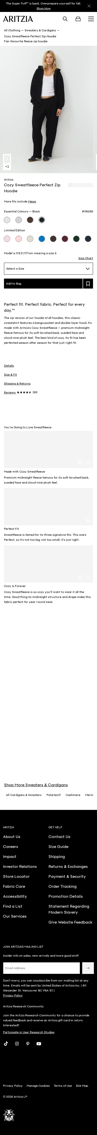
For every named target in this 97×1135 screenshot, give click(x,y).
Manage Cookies (38, 1085)
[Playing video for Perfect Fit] (88, 520)
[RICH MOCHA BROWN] (30, 220)
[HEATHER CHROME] (19, 220)
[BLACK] (42, 220)
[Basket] (78, 19)
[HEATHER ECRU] (30, 239)
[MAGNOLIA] (7, 239)
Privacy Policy (13, 995)
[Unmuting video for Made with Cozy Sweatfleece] (80, 463)
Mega (32, 201)
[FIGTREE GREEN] (76, 239)
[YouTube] (39, 1044)
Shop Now (44, 8)
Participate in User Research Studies (28, 1032)
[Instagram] (17, 1044)
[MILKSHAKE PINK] (19, 239)
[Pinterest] (28, 1044)
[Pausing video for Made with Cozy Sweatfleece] (88, 463)
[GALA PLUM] (65, 239)
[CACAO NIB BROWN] (53, 239)
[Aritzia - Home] (18, 19)
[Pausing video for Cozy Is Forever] (88, 578)
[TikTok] (6, 1044)
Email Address (15, 968)
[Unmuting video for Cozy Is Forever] (80, 578)
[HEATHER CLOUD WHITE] (7, 220)
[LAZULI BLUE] (42, 239)
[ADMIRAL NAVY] (88, 239)
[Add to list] (88, 284)
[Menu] (91, 19)
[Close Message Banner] (89, 6)
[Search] (65, 19)
